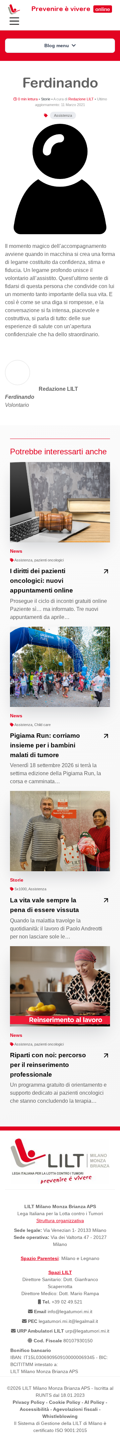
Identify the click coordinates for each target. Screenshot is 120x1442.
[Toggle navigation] (14, 21)
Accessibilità (34, 1409)
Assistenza (63, 115)
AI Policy (94, 1402)
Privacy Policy (29, 1402)
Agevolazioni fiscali (75, 1409)
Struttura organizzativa (60, 1220)
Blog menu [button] (57, 45)
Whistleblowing (60, 1416)
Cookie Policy (64, 1402)
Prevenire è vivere (70, 8)
